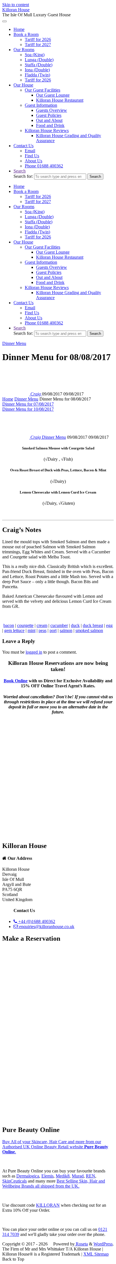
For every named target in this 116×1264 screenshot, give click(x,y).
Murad (78, 1176)
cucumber (59, 625)
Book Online (16, 680)
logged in (34, 652)
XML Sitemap (96, 1254)
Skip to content (15, 4)
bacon (8, 625)
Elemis (47, 1176)
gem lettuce (14, 630)
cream (42, 625)
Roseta (81, 1244)
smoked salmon (89, 630)
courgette (25, 625)
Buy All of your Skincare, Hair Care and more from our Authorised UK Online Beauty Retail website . (55, 1146)
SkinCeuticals (14, 1181)
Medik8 (63, 1176)
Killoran (48, 1205)
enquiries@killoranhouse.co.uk (46, 926)
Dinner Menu (14, 343)
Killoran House (16, 9)
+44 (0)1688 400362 (36, 921)
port (53, 630)
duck (75, 625)
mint (31, 630)
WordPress (103, 1244)
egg (109, 625)
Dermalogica (27, 1176)
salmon (66, 630)
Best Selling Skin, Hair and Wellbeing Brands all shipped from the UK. (53, 1183)
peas (42, 630)
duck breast (93, 625)
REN (90, 1176)
